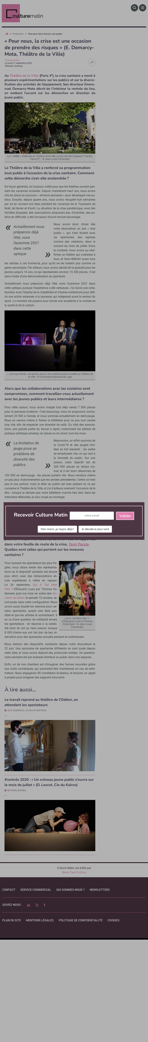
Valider (125, 516)
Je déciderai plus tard (95, 529)
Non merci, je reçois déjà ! (57, 529)
